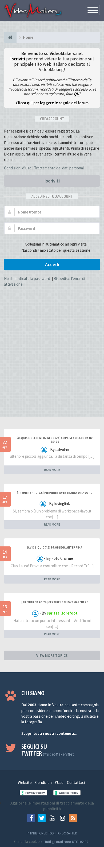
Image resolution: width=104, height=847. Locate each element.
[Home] (10, 37)
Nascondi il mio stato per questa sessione (55, 250)
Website (25, 782)
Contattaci (76, 782)
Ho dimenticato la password (27, 278)
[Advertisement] (52, 361)
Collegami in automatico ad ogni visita (56, 244)
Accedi (52, 264)
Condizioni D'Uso (49, 782)
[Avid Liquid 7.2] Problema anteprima (54, 547)
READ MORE (52, 470)
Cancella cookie (27, 841)
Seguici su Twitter (47, 750)
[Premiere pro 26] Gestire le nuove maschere (54, 602)
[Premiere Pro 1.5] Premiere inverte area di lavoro (55, 493)
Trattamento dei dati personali (59, 167)
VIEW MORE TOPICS (52, 655)
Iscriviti (52, 181)
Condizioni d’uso (17, 167)
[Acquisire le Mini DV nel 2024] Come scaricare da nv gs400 (55, 440)
